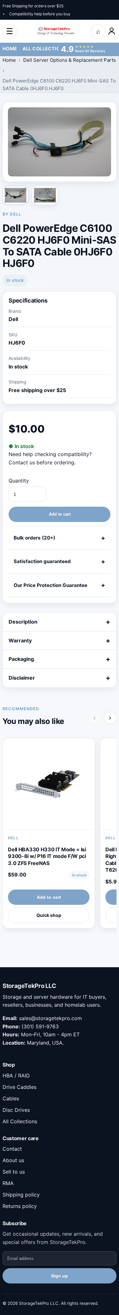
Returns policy (20, 1206)
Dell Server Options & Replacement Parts (69, 60)
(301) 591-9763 (40, 1026)
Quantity (19, 480)
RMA (8, 1183)
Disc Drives (16, 1110)
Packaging (21, 659)
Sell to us (14, 1171)
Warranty (20, 640)
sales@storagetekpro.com (50, 1018)
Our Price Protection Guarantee (50, 585)
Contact (12, 1149)
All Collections (45, 48)
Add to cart (59, 514)
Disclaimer (22, 678)
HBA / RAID (16, 1075)
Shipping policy (21, 1194)
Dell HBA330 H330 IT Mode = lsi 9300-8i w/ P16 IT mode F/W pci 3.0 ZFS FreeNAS (47, 856)
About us (13, 1160)
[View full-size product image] (59, 141)
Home (10, 48)
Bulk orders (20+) (34, 538)
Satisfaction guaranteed (42, 561)
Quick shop (48, 915)
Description (23, 621)
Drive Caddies (19, 1087)
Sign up (59, 1275)
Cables (11, 1098)
